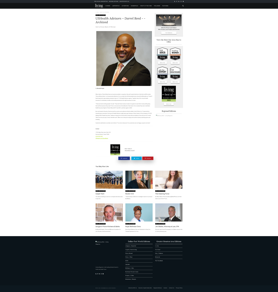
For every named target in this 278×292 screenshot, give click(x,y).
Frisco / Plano (128, 257)
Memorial (157, 257)
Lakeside (127, 264)
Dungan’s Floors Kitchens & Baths (108, 226)
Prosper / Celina (129, 275)
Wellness (157, 5)
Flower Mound (128, 253)
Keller (126, 260)
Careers (165, 287)
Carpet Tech (100, 194)
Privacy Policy (179, 287)
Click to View (162, 62)
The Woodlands (159, 260)
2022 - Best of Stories (102, 12)
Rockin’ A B (129, 194)
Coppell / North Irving (131, 249)
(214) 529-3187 (99, 136)
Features (165, 5)
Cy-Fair (157, 246)
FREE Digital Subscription (101, 1)
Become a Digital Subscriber (145, 287)
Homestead (134, 5)
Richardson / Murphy (130, 279)
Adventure (125, 5)
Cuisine (107, 5)
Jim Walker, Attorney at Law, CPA (167, 226)
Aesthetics (115, 5)
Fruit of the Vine (146, 5)
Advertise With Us (124, 1)
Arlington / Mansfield (130, 246)
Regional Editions (113, 1)
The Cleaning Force (162, 194)
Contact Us (171, 287)
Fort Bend (157, 249)
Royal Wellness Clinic (133, 226)
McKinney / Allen (129, 268)
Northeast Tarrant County (131, 271)
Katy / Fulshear (159, 253)
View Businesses (168, 32)
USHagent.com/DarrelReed (102, 138)
